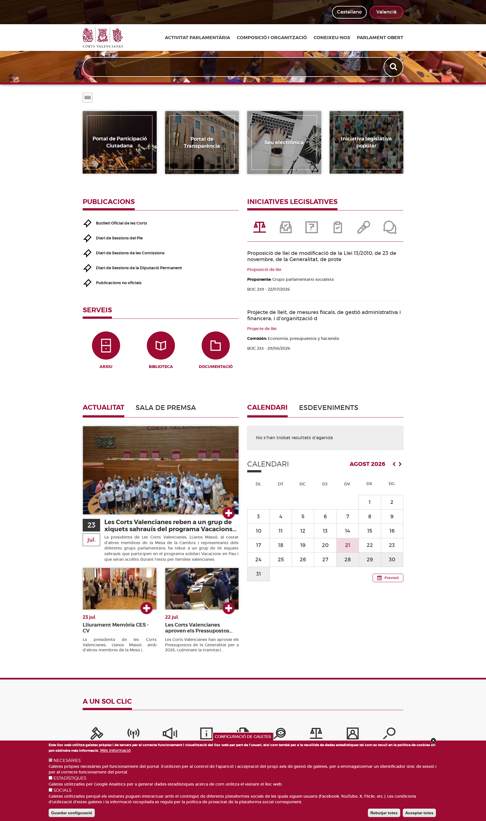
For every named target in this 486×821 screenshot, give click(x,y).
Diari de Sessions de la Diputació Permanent (139, 267)
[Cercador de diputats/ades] (389, 735)
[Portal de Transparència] (279, 735)
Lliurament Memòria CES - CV (116, 628)
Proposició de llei (264, 269)
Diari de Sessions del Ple (119, 238)
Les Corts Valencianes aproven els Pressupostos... (199, 628)
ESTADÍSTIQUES (69, 778)
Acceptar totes (419, 813)
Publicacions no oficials (118, 282)
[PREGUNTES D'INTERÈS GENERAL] (312, 230)
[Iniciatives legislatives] (316, 735)
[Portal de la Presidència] (96, 735)
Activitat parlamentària (197, 37)
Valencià (386, 12)
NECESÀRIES (67, 760)
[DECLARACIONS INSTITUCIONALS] (364, 230)
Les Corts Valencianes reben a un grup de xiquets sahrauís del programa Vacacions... (170, 525)
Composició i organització (272, 37)
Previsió (391, 578)
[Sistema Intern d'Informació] (169, 735)
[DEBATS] (390, 230)
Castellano (349, 12)
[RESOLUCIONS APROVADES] (338, 230)
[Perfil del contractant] (352, 735)
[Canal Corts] (133, 735)
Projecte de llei (261, 328)
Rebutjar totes (384, 813)
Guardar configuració (71, 813)
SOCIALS (62, 790)
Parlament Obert (380, 37)
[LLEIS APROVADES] (286, 230)
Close (433, 740)
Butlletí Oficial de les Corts (121, 223)
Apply (394, 67)
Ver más (229, 513)
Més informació (115, 750)
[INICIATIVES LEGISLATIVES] (260, 230)
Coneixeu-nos (332, 37)
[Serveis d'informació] (206, 735)
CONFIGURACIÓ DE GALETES (243, 736)
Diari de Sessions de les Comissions (130, 252)
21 (347, 545)
